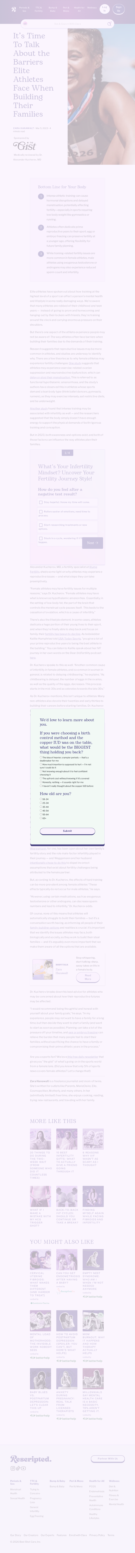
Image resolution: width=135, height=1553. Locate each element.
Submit (67, 831)
